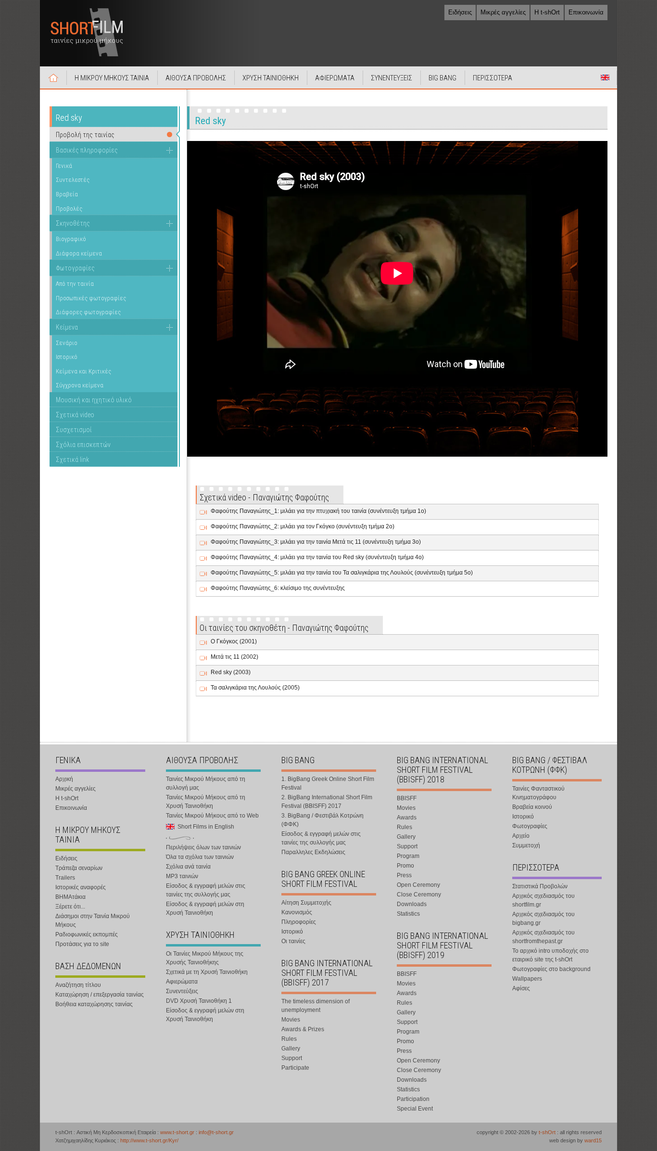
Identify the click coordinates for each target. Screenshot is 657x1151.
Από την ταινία (75, 283)
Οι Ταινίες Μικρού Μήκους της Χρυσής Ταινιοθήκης (204, 958)
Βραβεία (67, 194)
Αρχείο (521, 835)
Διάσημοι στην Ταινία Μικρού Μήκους (92, 920)
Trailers (65, 877)
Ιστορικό (66, 356)
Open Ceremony (418, 885)
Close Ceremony (419, 894)
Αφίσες (521, 988)
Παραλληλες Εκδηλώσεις (313, 852)
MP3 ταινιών (182, 876)
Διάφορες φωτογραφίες (88, 312)
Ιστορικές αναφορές (80, 887)
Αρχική (53, 77)
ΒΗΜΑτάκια (70, 897)
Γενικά (64, 165)
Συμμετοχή (526, 845)
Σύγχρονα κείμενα (79, 385)
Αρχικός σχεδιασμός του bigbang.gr (543, 918)
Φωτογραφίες (75, 268)
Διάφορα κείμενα (79, 253)
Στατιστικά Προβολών (540, 886)
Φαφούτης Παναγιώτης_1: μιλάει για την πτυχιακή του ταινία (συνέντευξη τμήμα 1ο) (318, 511)
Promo (405, 865)
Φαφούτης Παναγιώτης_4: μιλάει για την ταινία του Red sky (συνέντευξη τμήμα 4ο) (317, 557)
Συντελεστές (72, 179)
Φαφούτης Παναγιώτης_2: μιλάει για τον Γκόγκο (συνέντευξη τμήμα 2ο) (302, 526)
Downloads (412, 904)
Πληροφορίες (298, 922)
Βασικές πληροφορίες (87, 150)
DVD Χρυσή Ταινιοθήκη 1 (199, 1001)
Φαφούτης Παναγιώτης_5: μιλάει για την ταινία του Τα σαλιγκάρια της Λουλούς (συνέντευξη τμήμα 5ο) (342, 572)
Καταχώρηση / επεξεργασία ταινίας (99, 994)
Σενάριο (66, 342)
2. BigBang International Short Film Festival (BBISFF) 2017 (326, 801)
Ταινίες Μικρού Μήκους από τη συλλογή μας (205, 783)
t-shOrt (547, 1132)
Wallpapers (527, 978)
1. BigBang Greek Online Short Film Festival (327, 783)
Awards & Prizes (302, 1029)
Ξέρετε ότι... (70, 906)
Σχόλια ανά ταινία (188, 866)
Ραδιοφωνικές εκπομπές (86, 934)
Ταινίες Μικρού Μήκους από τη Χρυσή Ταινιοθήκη (205, 801)
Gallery (290, 1048)
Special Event (415, 1108)
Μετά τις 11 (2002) (234, 656)
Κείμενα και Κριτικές (83, 371)
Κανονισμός (296, 912)
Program (408, 856)
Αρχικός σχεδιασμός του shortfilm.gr (543, 900)
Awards (407, 817)
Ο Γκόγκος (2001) (234, 641)
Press (404, 875)
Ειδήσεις (460, 12)
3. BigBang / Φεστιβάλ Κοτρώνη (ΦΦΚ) (322, 820)
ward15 (593, 1140)
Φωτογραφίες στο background (551, 969)
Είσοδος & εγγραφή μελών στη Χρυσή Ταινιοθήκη (205, 908)
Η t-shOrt (547, 12)
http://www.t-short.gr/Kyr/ (149, 1140)
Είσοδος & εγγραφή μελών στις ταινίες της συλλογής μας (205, 890)
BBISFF (407, 798)
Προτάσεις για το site (82, 944)
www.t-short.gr (177, 1132)
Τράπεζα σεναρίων (78, 868)
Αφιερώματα (182, 981)
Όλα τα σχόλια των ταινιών (200, 857)
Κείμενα (67, 327)
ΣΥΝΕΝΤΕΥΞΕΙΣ (391, 78)
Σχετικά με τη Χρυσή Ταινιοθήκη (207, 972)
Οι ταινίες (293, 941)
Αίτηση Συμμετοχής (306, 902)
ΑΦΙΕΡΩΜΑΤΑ (334, 78)
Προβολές (69, 208)
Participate (295, 1067)
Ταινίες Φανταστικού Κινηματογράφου (538, 793)
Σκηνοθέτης (73, 223)
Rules (289, 1039)
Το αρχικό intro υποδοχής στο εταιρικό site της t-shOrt (550, 955)
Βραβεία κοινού (532, 807)
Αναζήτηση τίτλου (78, 985)
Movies (290, 1019)
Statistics (408, 913)
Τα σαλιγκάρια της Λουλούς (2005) (255, 687)
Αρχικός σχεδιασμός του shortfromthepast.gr (543, 937)
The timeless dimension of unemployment (315, 1005)
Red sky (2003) (231, 672)
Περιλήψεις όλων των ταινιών (203, 847)
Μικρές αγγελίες (503, 12)
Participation (413, 1099)
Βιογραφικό (71, 239)
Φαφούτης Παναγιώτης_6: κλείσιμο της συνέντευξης (278, 588)
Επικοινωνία (586, 12)
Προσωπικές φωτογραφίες (91, 298)
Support (291, 1058)
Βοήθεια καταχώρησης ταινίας (94, 1004)
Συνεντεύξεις (182, 991)
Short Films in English (605, 77)
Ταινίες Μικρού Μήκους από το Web (212, 815)
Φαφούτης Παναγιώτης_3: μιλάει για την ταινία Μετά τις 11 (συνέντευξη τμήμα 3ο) (316, 541)
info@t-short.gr (216, 1132)
